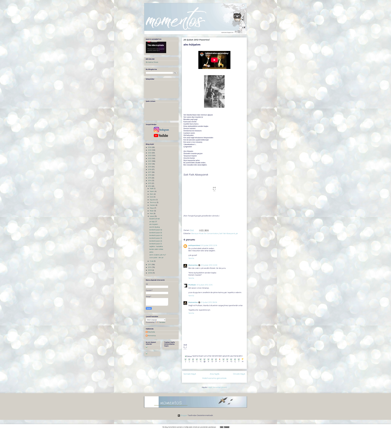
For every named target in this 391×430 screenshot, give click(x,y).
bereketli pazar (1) (155, 244)
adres (151, 252)
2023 (150, 155)
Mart (152, 213)
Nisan (152, 211)
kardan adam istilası (156, 249)
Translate (162, 322)
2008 (150, 273)
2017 (150, 172)
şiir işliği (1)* (153, 221)
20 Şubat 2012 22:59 (209, 265)
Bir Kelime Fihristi (152, 62)
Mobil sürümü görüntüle (214, 378)
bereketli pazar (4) (155, 235)
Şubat (152, 216)
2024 (150, 153)
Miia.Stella (151, 332)
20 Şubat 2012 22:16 (209, 245)
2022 (150, 158)
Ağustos (153, 200)
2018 (150, 169)
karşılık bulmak (154, 219)
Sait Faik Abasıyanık (227, 233)
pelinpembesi (194, 245)
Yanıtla (191, 258)
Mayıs (152, 208)
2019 (150, 167)
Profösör (192, 285)
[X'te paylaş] (204, 230)
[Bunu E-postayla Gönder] (200, 230)
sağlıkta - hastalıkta (156, 246)
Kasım (152, 191)
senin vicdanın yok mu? (157, 255)
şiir (237, 233)
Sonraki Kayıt (189, 374)
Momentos (193, 265)
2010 (150, 267)
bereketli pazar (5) (155, 233)
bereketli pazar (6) (155, 230)
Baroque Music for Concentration (205, 233)
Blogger (184, 415)
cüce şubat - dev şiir (156, 257)
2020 (150, 164)
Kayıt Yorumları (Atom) (217, 387)
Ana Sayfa (214, 374)
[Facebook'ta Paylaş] (206, 230)
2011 (150, 264)
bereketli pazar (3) (155, 238)
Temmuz (153, 202)
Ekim (152, 194)
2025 (150, 150)
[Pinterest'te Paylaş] (208, 230)
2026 (150, 147)
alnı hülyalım (153, 224)
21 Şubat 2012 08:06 (209, 302)
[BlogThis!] (202, 230)
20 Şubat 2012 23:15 (205, 285)
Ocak (152, 261)
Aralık (152, 188)
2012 (150, 186)
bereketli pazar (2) (155, 241)
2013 (150, 183)
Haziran (152, 205)
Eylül (152, 197)
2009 (150, 270)
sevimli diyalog (154, 227)
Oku (221, 427)
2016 (150, 175)
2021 (150, 161)
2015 (150, 178)
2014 (150, 180)
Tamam (226, 427)
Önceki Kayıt (239, 374)
